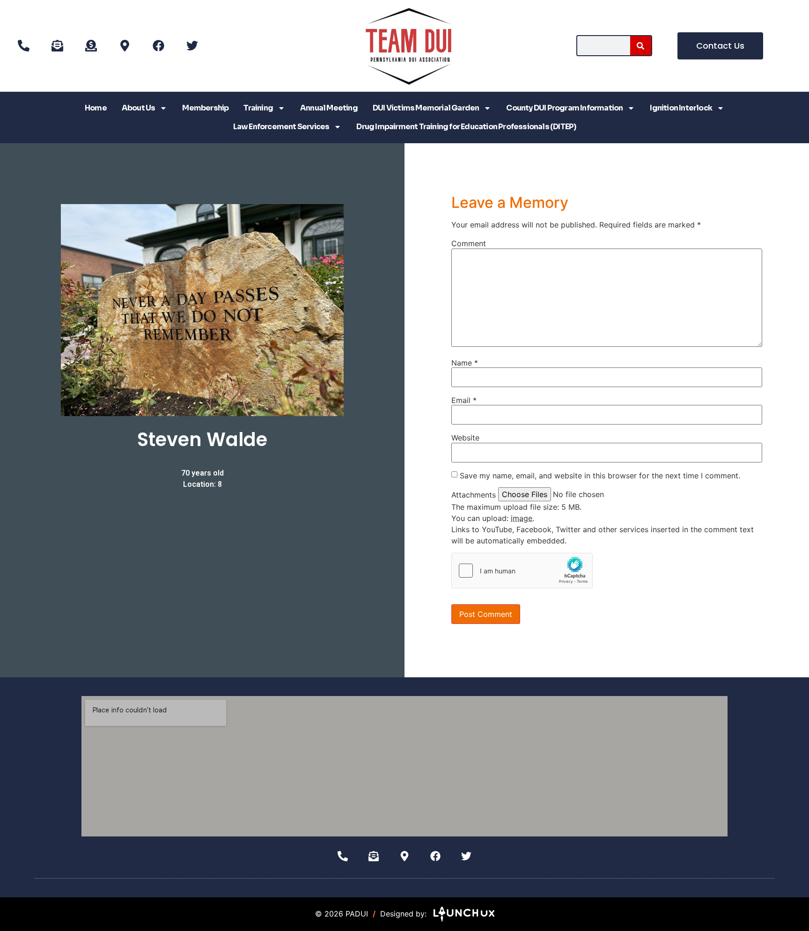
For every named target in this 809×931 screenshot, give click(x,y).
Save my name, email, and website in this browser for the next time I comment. (600, 475)
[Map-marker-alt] (124, 46)
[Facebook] (158, 46)
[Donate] (91, 46)
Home (96, 108)
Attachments (473, 494)
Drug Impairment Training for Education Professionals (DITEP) (466, 127)
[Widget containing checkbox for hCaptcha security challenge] (522, 570)
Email (464, 400)
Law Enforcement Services (281, 127)
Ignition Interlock (681, 108)
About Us (138, 108)
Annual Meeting (329, 108)
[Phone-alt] (23, 46)
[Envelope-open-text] (57, 46)
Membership (205, 108)
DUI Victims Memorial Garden (426, 108)
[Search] (640, 45)
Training (258, 108)
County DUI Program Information (564, 108)
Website (465, 437)
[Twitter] (192, 46)
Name (464, 363)
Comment (468, 243)
